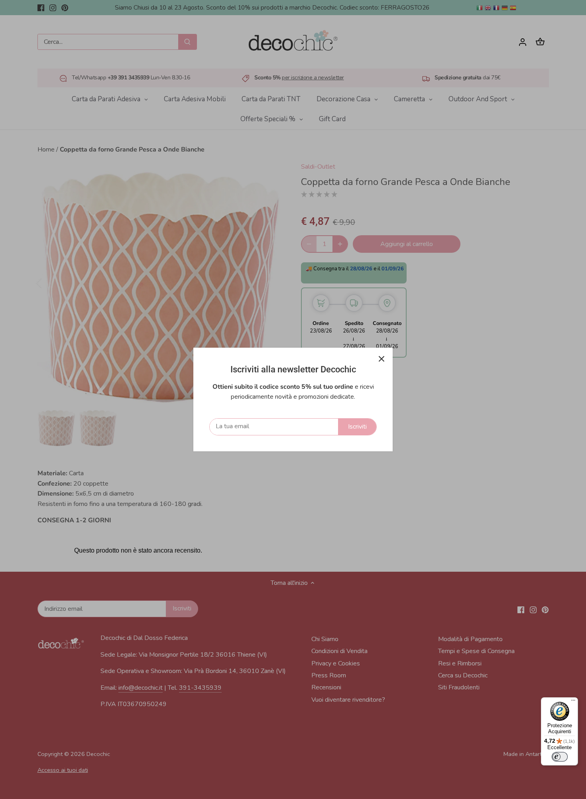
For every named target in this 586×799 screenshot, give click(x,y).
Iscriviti (357, 426)
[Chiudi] (381, 359)
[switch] (560, 757)
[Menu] (573, 702)
